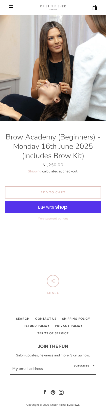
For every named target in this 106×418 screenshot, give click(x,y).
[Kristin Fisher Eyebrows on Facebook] (44, 392)
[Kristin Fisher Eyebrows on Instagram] (61, 392)
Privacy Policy (69, 326)
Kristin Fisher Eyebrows (64, 404)
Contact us (45, 318)
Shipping (34, 171)
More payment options (53, 218)
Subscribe (81, 365)
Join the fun (53, 346)
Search (23, 318)
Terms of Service (53, 333)
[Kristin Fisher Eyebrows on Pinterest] (53, 392)
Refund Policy (37, 326)
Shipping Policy (76, 318)
